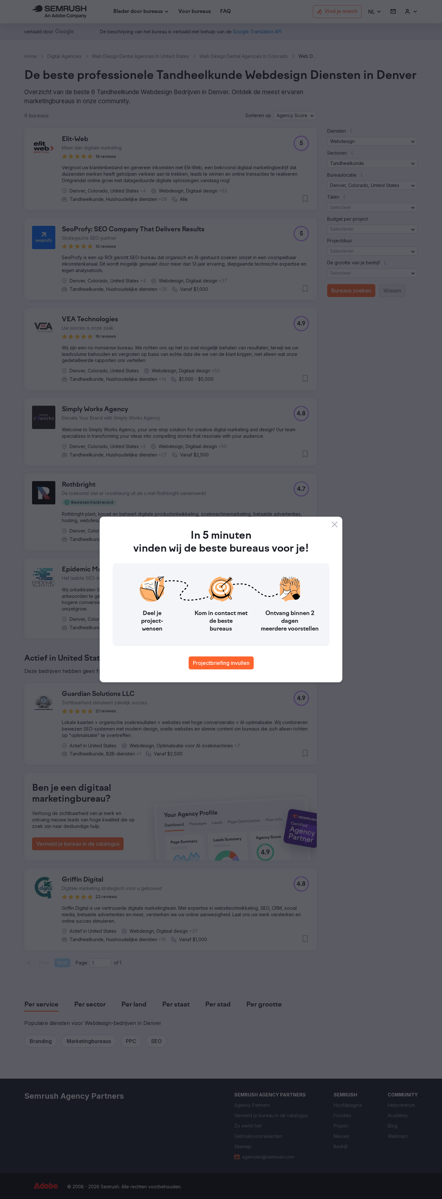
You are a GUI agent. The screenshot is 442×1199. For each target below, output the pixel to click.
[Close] (334, 524)
